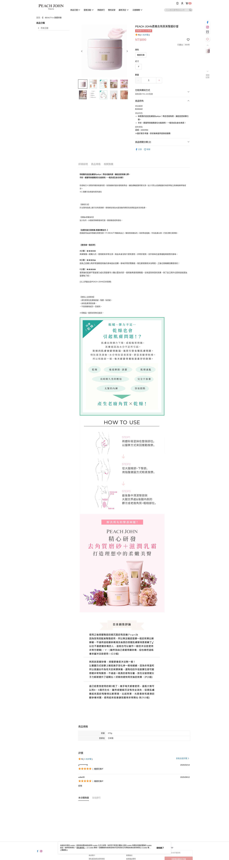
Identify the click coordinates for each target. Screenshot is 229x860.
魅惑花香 (141, 55)
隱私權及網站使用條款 (97, 859)
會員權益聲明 (131, 859)
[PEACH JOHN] (51, 7)
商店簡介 (92, 855)
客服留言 (129, 855)
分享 (140, 149)
